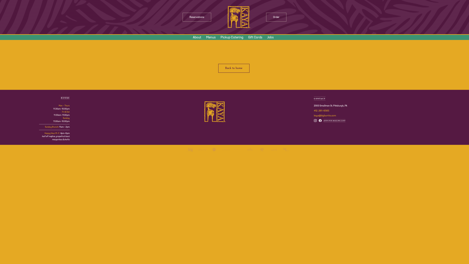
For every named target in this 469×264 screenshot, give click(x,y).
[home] (238, 17)
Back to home (233, 68)
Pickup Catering (232, 37)
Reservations (197, 17)
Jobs (270, 37)
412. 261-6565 (321, 110)
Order (276, 17)
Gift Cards (255, 37)
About (197, 37)
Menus (211, 37)
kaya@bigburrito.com (325, 115)
